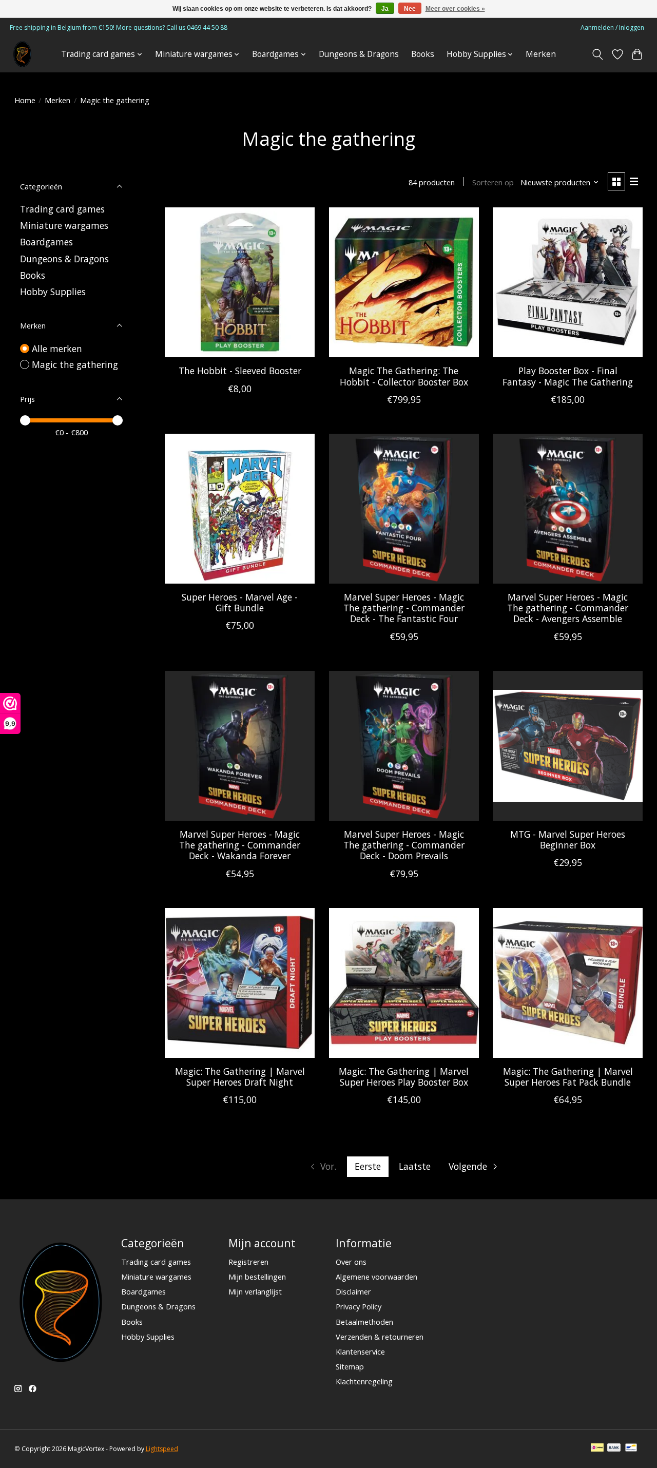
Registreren (248, 1262)
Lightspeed (162, 1448)
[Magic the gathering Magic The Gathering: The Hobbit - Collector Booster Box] (404, 282)
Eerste (368, 1166)
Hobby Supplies (53, 291)
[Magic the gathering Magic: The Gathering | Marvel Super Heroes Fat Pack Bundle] (568, 983)
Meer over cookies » (455, 8)
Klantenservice (360, 1351)
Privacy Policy (358, 1306)
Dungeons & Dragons (359, 54)
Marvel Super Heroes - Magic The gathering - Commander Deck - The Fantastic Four (404, 608)
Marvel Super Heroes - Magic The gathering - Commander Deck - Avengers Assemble (567, 608)
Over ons (351, 1262)
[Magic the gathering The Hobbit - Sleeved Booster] (240, 282)
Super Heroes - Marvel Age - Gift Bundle (240, 602)
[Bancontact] (631, 1448)
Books (422, 54)
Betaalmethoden (364, 1322)
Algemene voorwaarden (376, 1276)
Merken (541, 54)
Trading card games (62, 209)
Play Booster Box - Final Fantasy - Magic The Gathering (568, 376)
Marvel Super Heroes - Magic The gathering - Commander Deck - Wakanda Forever (239, 845)
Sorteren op (493, 182)
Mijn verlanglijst (255, 1291)
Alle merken (57, 348)
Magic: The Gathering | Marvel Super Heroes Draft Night (240, 1076)
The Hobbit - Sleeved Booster (240, 370)
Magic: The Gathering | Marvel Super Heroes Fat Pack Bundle (568, 1076)
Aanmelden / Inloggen (612, 27)
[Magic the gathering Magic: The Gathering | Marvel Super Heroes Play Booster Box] (404, 983)
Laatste (415, 1166)
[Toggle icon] (597, 54)
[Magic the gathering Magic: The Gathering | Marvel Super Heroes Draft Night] (240, 983)
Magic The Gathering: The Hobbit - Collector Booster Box (404, 376)
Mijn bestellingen (257, 1276)
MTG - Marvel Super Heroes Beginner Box (567, 839)
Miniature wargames (64, 225)
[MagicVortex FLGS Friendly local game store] (22, 54)
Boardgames (46, 242)
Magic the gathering (75, 364)
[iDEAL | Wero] (597, 1448)
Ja (385, 8)
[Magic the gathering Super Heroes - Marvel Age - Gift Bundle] (240, 509)
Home (24, 100)
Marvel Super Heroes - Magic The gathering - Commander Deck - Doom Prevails (404, 845)
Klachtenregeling (364, 1381)
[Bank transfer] (614, 1448)
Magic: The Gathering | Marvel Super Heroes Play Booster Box (404, 1076)
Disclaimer (353, 1291)
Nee (410, 8)
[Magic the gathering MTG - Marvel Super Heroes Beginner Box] (568, 746)
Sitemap (350, 1366)
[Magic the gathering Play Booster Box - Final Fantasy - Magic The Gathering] (568, 282)
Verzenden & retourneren (379, 1336)
